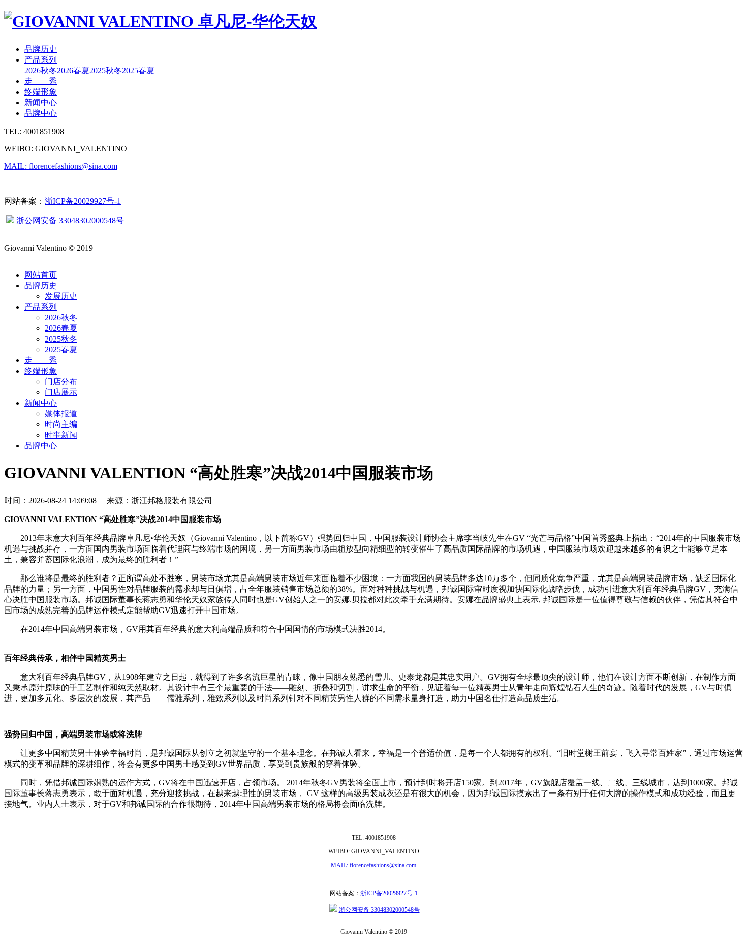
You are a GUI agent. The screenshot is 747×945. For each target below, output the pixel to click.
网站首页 (40, 274)
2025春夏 (138, 70)
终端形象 (40, 91)
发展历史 (61, 296)
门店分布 (61, 381)
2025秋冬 (105, 70)
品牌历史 (40, 49)
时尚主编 (61, 424)
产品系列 (40, 59)
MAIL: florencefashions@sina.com (60, 166)
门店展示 (61, 392)
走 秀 (40, 81)
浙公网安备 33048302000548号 (70, 220)
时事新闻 (61, 435)
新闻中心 (40, 102)
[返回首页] (160, 21)
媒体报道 (61, 413)
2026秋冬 (40, 70)
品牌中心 (40, 113)
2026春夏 (73, 70)
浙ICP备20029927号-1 (83, 201)
